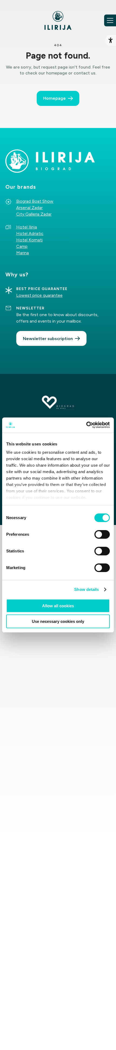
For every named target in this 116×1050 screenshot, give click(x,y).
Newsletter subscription (48, 338)
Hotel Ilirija (26, 227)
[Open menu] (110, 20)
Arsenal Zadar (29, 207)
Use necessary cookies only (58, 621)
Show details (86, 589)
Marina (22, 252)
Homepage (54, 98)
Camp (22, 246)
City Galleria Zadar (34, 214)
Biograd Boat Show (34, 201)
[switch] (102, 534)
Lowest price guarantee (39, 295)
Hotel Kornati (29, 239)
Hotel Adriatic (29, 233)
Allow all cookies (58, 605)
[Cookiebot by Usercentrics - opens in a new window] (86, 425)
